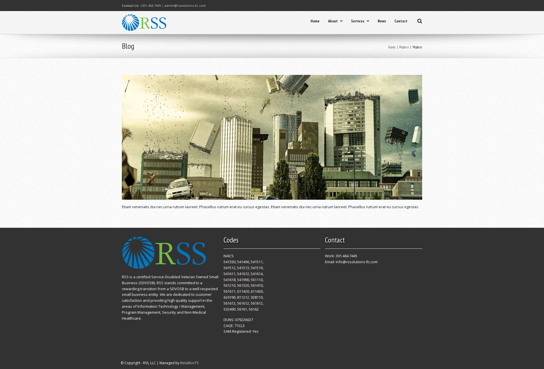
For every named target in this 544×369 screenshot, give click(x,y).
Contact (400, 21)
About (333, 21)
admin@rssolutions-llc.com (185, 5)
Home (315, 21)
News (382, 21)
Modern (404, 47)
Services (357, 21)
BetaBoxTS (189, 362)
